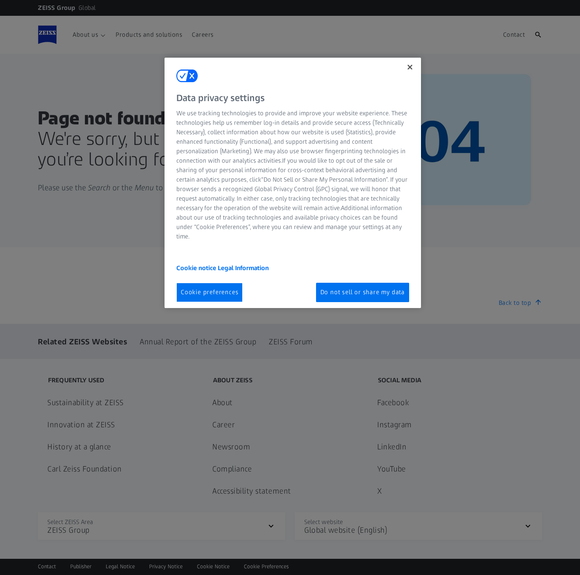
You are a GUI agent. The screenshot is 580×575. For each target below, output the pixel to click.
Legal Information (243, 268)
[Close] (410, 67)
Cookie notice (197, 268)
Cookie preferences (209, 292)
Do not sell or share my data (362, 292)
